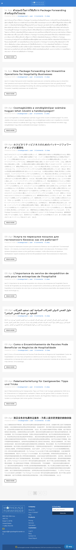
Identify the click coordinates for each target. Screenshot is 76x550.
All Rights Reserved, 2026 (36, 547)
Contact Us (32, 536)
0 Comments (38, 16)
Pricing (30, 520)
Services (31, 523)
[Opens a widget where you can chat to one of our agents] (69, 546)
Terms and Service (48, 547)
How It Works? (33, 512)
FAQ (29, 515)
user (31, 16)
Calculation (31, 525)
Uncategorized (22, 16)
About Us (31, 510)
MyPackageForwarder (23, 547)
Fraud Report (32, 538)
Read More (10, 57)
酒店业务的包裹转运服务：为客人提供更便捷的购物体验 (42, 418)
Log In (30, 531)
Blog (30, 533)
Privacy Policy (57, 547)
